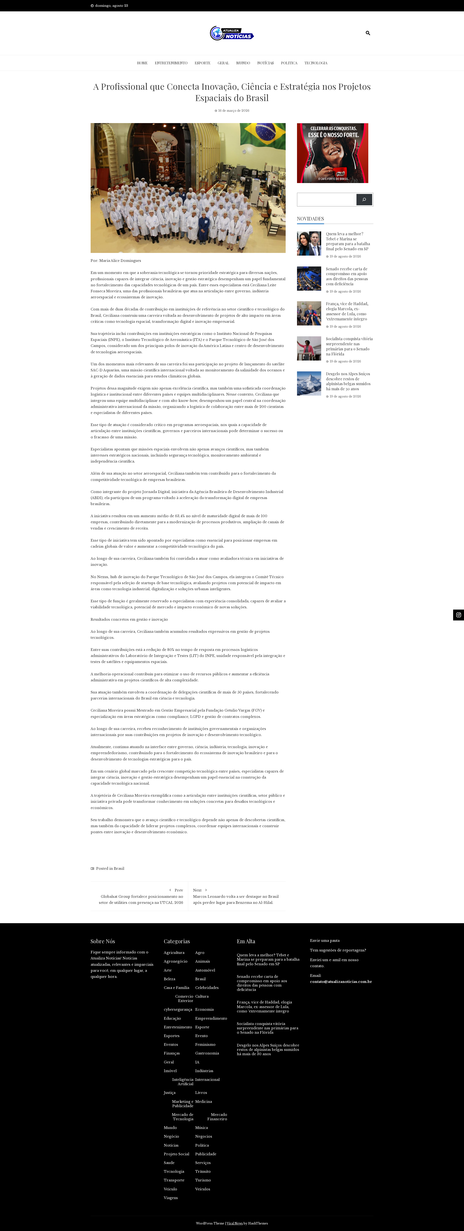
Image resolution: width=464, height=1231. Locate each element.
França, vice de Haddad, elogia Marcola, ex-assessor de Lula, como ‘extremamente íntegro (347, 311)
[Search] (364, 199)
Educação (172, 1018)
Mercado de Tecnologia (182, 1117)
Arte (168, 970)
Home (142, 62)
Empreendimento (211, 1018)
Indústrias (204, 1071)
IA (197, 1062)
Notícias (265, 62)
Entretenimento (171, 62)
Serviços (203, 1163)
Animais (202, 961)
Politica (289, 62)
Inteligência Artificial (182, 1081)
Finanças (172, 1053)
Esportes (172, 1036)
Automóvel (205, 970)
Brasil (119, 868)
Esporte (202, 62)
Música (201, 1128)
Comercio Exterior (184, 998)
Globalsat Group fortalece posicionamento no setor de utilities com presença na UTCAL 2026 (141, 896)
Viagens (171, 1198)
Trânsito (203, 1171)
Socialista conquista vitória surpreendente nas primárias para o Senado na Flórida (349, 346)
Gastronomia (207, 1053)
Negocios (203, 1136)
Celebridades (207, 988)
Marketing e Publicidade (182, 1103)
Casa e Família (176, 988)
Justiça (169, 1093)
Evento (201, 1036)
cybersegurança (178, 1009)
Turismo (203, 1180)
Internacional (207, 1079)
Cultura (202, 996)
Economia (204, 1009)
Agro (199, 953)
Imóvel (170, 1071)
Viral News (235, 1223)
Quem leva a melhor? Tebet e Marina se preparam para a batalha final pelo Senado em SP (348, 241)
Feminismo (205, 1044)
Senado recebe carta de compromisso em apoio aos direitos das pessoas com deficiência (347, 276)
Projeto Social (176, 1154)
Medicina (203, 1101)
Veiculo (170, 1189)
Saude (169, 1163)
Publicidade (205, 1154)
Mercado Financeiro (217, 1117)
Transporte (174, 1180)
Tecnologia (315, 62)
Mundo (243, 62)
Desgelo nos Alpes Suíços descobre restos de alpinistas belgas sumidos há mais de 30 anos (348, 381)
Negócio (171, 1136)
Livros (201, 1093)
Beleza (169, 979)
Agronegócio (176, 961)
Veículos (202, 1189)
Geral (223, 62)
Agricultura (174, 953)
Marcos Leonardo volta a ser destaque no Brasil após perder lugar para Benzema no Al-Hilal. (236, 896)
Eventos (171, 1044)
